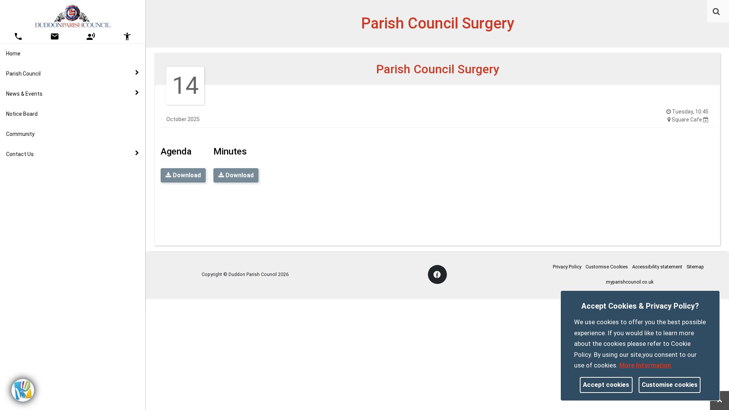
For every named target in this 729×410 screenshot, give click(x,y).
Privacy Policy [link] (567, 267)
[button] (717, 12)
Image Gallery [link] (38, 171)
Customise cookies (669, 384)
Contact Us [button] (20, 154)
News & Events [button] (24, 94)
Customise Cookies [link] (606, 267)
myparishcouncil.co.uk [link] (629, 282)
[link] (716, 11)
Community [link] (20, 134)
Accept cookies (606, 384)
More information (645, 365)
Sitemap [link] (695, 267)
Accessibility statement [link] (657, 267)
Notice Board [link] (22, 114)
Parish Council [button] (23, 74)
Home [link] (13, 53)
